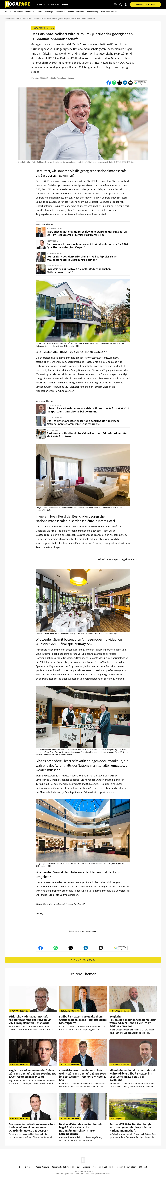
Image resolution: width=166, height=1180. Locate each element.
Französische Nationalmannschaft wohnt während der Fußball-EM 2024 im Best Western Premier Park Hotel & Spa (87, 233)
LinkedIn (107, 1167)
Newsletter (131, 1167)
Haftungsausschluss (87, 1173)
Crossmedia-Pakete (60, 1167)
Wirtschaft (18, 11)
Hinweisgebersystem (103, 1173)
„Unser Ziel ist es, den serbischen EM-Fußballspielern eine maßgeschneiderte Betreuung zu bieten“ (81, 258)
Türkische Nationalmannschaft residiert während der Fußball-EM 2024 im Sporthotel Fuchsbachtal (30, 1019)
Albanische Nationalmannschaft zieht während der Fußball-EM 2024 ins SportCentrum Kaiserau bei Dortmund (88, 410)
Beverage (49, 11)
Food (40, 11)
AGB (77, 1173)
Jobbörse (40, 4)
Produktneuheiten (109, 11)
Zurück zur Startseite (83, 960)
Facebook (97, 1167)
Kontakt (86, 1167)
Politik (8, 11)
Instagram (118, 1167)
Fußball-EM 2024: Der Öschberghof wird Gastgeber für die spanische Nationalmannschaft (131, 1127)
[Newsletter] (115, 4)
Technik (70, 11)
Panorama (60, 11)
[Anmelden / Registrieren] (125, 4)
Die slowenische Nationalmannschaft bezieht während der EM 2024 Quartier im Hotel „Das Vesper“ (87, 245)
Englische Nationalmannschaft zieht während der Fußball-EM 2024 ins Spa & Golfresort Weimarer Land (33, 1073)
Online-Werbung (42, 1167)
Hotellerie (27, 18)
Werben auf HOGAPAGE (145, 4)
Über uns (76, 1167)
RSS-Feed (143, 1167)
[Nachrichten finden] (120, 4)
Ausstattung (92, 11)
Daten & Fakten (26, 1167)
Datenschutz (60, 1173)
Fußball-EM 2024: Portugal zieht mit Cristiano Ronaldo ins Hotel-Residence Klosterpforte (83, 1019)
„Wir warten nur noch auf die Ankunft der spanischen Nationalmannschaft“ (79, 270)
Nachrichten (53, 4)
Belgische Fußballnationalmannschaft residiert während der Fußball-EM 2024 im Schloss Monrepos (132, 1021)
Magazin (66, 4)
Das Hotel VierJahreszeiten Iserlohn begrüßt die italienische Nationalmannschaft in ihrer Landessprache (83, 422)
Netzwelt (80, 11)
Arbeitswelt (30, 11)
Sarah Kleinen (68, 78)
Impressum (70, 1173)
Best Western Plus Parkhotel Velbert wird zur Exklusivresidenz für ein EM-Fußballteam (87, 434)
